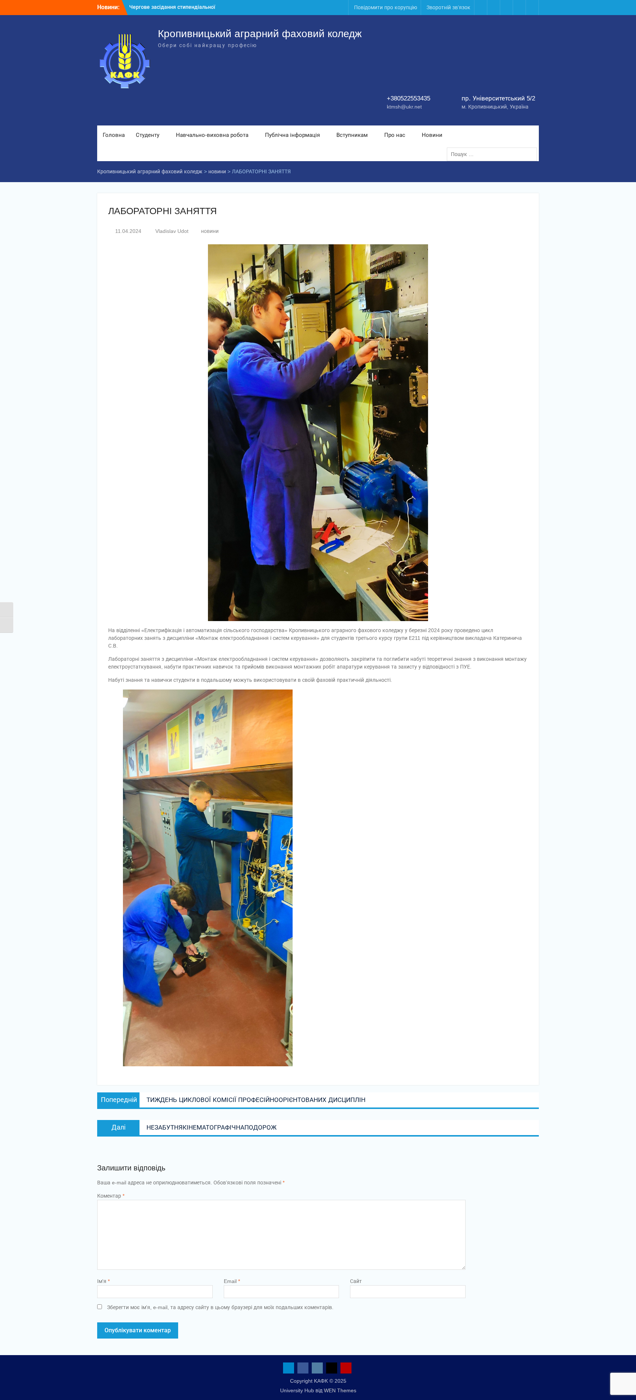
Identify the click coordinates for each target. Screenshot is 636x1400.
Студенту (147, 135)
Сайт (356, 1281)
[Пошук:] (494, 154)
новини (210, 231)
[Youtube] (532, 7)
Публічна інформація (292, 135)
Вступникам (352, 135)
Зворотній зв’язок (448, 7)
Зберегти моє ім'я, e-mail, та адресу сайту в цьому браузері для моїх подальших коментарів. (220, 1307)
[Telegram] (480, 7)
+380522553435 (408, 98)
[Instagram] (506, 7)
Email (232, 1281)
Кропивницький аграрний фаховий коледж (260, 33)
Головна (114, 135)
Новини (432, 135)
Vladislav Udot (171, 231)
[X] (519, 7)
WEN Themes (340, 1390)
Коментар (110, 1196)
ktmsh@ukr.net (404, 107)
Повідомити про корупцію (385, 7)
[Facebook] (493, 7)
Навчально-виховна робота (212, 135)
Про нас (394, 135)
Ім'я (103, 1281)
